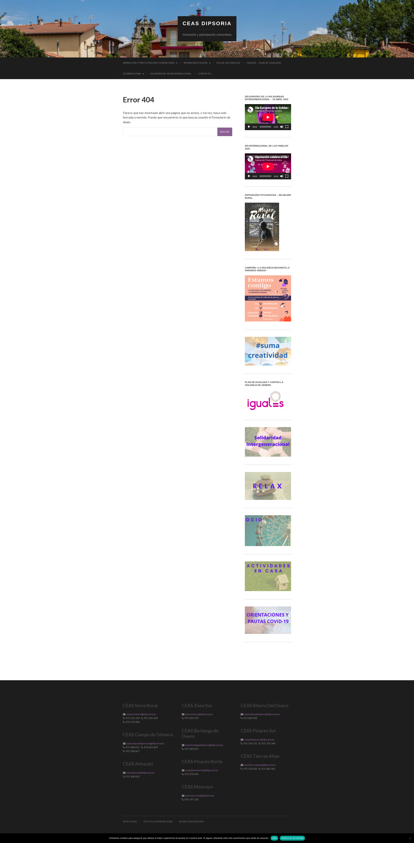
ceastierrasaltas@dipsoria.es (260, 764)
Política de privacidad (292, 838)
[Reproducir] (249, 126)
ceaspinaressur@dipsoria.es (259, 739)
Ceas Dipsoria (207, 23)
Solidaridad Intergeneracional (170, 73)
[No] (410, 838)
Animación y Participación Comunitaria (149, 63)
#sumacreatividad (196, 63)
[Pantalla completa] (287, 126)
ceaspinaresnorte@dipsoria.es (201, 770)
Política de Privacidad (158, 821)
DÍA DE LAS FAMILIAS (228, 63)
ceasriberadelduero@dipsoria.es (262, 714)
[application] (268, 117)
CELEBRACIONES (132, 73)
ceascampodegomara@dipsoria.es (145, 743)
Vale (274, 838)
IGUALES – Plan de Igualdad (264, 63)
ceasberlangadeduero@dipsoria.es (204, 744)
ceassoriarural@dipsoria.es (141, 714)
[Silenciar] (281, 126)
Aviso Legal (130, 821)
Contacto (204, 73)
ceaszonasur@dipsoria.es (199, 714)
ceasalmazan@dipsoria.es (140, 772)
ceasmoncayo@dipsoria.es (199, 795)
